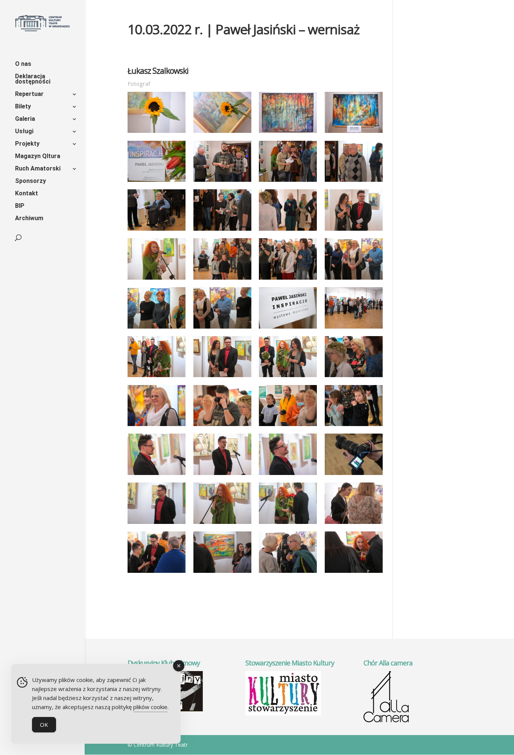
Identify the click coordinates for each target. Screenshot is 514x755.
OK (44, 724)
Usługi (24, 132)
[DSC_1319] (222, 377)
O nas (23, 64)
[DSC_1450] (157, 573)
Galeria (25, 119)
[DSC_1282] (157, 328)
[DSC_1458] (222, 573)
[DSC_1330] (288, 377)
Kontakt (26, 194)
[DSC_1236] (222, 182)
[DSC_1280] (354, 279)
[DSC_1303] (157, 377)
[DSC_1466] (288, 573)
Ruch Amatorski (38, 169)
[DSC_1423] (222, 524)
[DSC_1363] (354, 377)
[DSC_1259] (354, 230)
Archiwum (29, 219)
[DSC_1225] (354, 133)
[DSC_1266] (157, 279)
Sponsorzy (30, 181)
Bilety (23, 107)
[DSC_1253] (288, 230)
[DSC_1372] (288, 426)
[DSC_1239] (288, 182)
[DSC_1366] (157, 426)
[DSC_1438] (288, 524)
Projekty (27, 144)
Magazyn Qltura (37, 157)
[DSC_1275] (222, 279)
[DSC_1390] (222, 475)
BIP (19, 206)
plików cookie (150, 707)
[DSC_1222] (222, 133)
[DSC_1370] (222, 426)
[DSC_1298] (288, 328)
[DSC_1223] (288, 133)
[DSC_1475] (354, 573)
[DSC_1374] (354, 426)
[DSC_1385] (157, 475)
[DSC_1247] (157, 230)
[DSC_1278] (288, 279)
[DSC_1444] (354, 524)
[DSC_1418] (157, 524)
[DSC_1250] (222, 230)
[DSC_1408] (354, 475)
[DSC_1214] (157, 133)
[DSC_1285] (222, 328)
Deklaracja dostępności (32, 79)
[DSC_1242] (354, 182)
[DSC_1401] (288, 475)
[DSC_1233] (157, 182)
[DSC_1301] (354, 328)
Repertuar (29, 94)
